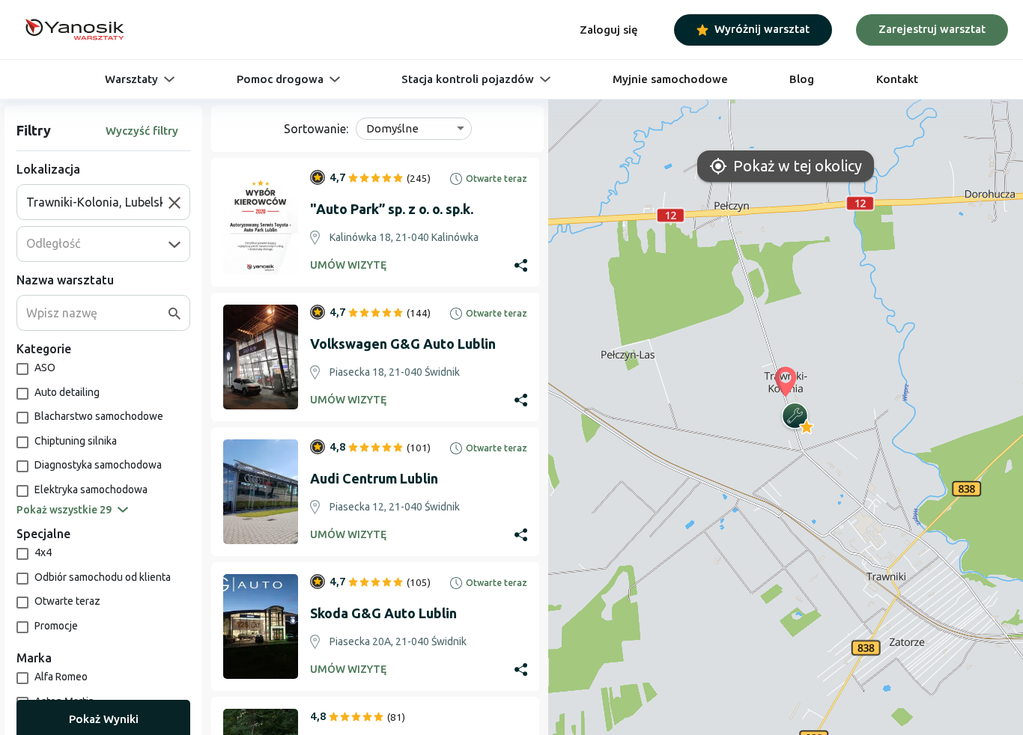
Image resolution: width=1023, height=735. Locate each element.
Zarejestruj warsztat (932, 28)
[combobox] (97, 202)
